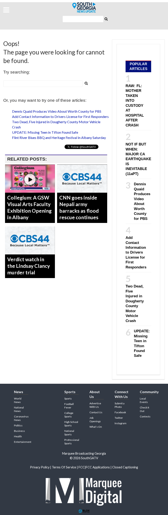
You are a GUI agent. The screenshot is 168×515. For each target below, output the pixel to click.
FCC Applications (98, 467)
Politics (18, 425)
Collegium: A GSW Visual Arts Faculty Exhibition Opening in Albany (29, 207)
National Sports (69, 432)
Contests (145, 416)
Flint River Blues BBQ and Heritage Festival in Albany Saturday (59, 137)
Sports (68, 398)
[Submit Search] (106, 18)
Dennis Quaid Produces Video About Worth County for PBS (56, 111)
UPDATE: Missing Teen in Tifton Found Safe (45, 132)
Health (18, 436)
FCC (82, 467)
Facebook (120, 412)
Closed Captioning (125, 467)
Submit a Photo (119, 405)
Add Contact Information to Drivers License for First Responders (60, 116)
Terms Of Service (64, 467)
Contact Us (95, 412)
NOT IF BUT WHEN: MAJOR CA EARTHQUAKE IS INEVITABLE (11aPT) (138, 159)
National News (19, 409)
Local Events (144, 400)
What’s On (95, 426)
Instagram (120, 423)
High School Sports (71, 423)
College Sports (68, 414)
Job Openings (95, 419)
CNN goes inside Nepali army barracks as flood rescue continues (79, 207)
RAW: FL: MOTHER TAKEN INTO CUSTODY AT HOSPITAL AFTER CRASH (135, 105)
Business (19, 431)
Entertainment (22, 441)
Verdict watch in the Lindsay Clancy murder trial (28, 265)
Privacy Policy (39, 467)
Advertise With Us (95, 405)
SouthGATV (84, 7)
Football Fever (69, 405)
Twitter (119, 417)
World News (17, 400)
